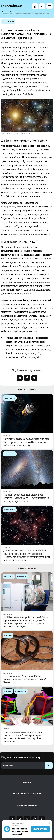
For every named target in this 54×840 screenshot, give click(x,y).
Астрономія (13, 12)
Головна (4, 12)
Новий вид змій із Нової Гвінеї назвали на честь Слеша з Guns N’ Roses (24, 679)
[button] (35, 6)
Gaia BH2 (16, 192)
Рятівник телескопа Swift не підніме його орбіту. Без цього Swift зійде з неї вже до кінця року (26, 442)
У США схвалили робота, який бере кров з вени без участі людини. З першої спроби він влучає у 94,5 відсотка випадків (25, 622)
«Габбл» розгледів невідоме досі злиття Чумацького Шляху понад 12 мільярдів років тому (26, 498)
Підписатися (40, 829)
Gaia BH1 (5, 192)
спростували (25, 345)
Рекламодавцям (27, 805)
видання (18, 86)
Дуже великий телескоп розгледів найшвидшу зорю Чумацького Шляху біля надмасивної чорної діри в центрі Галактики (26, 555)
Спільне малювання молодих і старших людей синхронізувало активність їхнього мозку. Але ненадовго (23, 736)
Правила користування (27, 794)
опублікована (20, 90)
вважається (7, 149)
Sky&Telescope (41, 43)
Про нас (27, 782)
